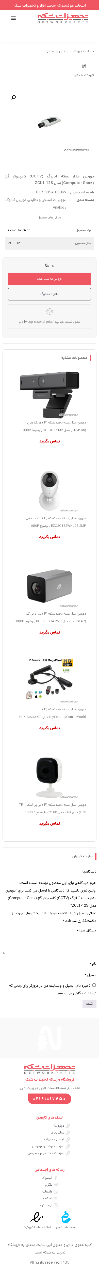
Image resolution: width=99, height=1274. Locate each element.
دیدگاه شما (86, 931)
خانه (90, 51)
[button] (13, 97)
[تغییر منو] (13, 18)
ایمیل (90, 975)
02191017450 (49, 1098)
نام (92, 963)
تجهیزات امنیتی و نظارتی (64, 51)
